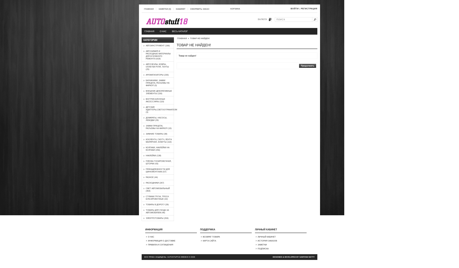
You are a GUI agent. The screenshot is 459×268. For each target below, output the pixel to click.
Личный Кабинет (267, 237)
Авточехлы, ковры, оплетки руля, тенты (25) (157, 66)
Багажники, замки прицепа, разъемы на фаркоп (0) (157, 82)
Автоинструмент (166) (158, 45)
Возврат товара (211, 237)
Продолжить (307, 66)
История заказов (267, 241)
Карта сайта (209, 241)
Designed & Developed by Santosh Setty (294, 257)
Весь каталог (180, 31)
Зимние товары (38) (156, 134)
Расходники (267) (155, 183)
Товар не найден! (200, 38)
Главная (149, 9)
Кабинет (180, 9)
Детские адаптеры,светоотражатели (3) (161, 109)
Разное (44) (152, 177)
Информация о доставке (161, 241)
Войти (295, 9)
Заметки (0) (164, 9)
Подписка (263, 249)
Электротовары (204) (157, 218)
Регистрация (309, 9)
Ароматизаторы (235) (157, 75)
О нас (163, 31)
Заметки (262, 245)
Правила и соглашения (160, 245)
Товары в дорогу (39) (157, 204)
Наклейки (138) (153, 155)
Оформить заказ (199, 9)
